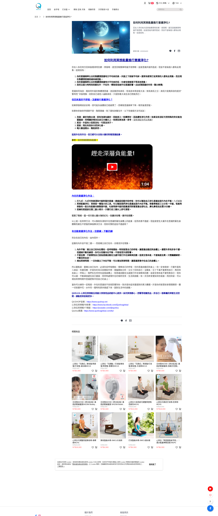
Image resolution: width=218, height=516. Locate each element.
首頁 (36, 17)
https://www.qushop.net (97, 302)
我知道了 (152, 464)
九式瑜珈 (178, 201)
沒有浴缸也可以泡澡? (143, 120)
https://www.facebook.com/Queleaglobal (110, 305)
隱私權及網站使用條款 (80, 464)
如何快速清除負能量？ (88, 140)
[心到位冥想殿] (39, 7)
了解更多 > (61, 466)
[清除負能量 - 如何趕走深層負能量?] (112, 189)
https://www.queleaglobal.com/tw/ (99, 311)
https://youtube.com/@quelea (106, 308)
